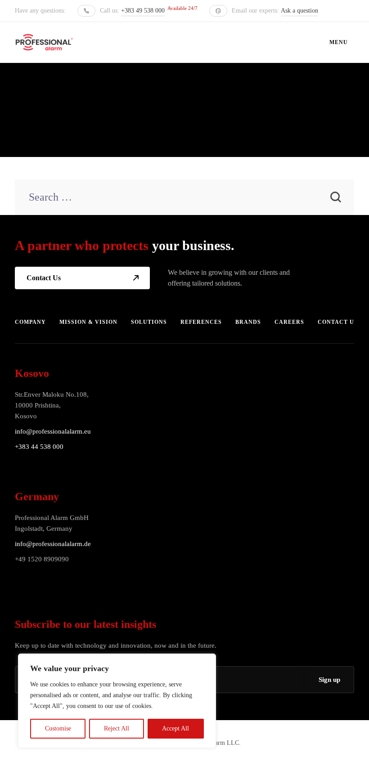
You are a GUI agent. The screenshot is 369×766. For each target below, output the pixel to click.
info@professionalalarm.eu (53, 431)
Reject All (116, 728)
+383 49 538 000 (143, 10)
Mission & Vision (88, 322)
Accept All (175, 728)
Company (30, 322)
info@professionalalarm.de (53, 543)
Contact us (338, 322)
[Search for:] (184, 198)
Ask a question (299, 10)
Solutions (149, 322)
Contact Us (44, 278)
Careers (289, 322)
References (201, 322)
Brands (248, 322)
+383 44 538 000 (39, 446)
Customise (58, 728)
